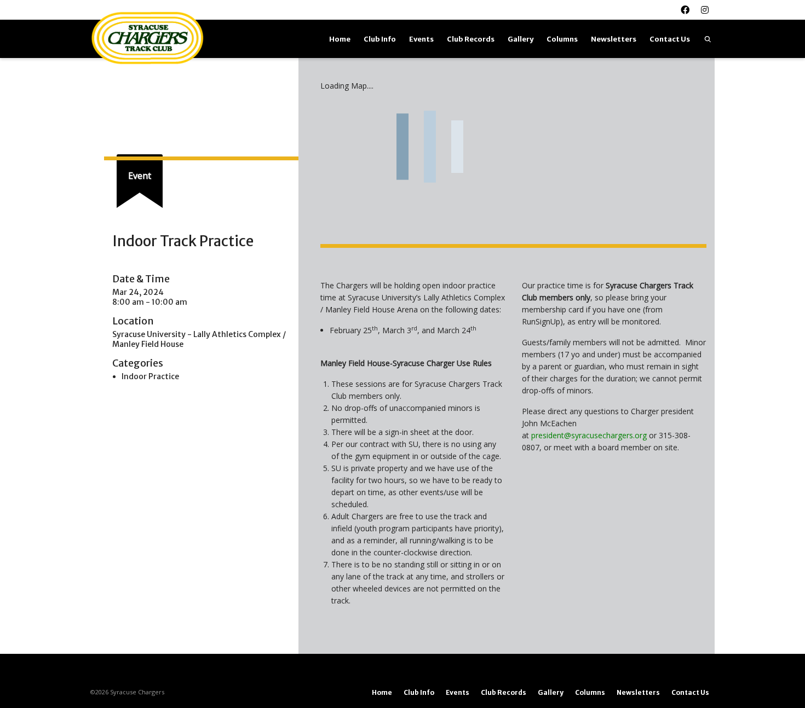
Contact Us (669, 39)
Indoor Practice (150, 376)
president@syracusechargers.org (589, 435)
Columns (562, 39)
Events (421, 39)
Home (339, 39)
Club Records (471, 39)
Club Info (380, 39)
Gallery (520, 39)
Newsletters (613, 39)
